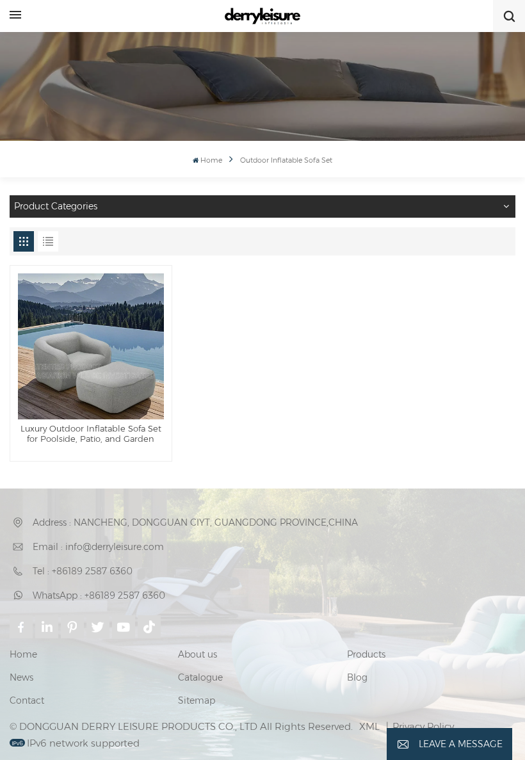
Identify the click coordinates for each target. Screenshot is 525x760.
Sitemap (196, 700)
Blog (357, 677)
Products (366, 654)
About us (197, 654)
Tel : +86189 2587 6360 (83, 571)
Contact (27, 700)
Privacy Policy (423, 726)
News (21, 677)
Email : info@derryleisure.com (98, 547)
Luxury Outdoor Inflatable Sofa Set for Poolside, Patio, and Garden (90, 433)
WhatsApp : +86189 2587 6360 (99, 595)
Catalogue (200, 677)
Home (211, 160)
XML (369, 726)
